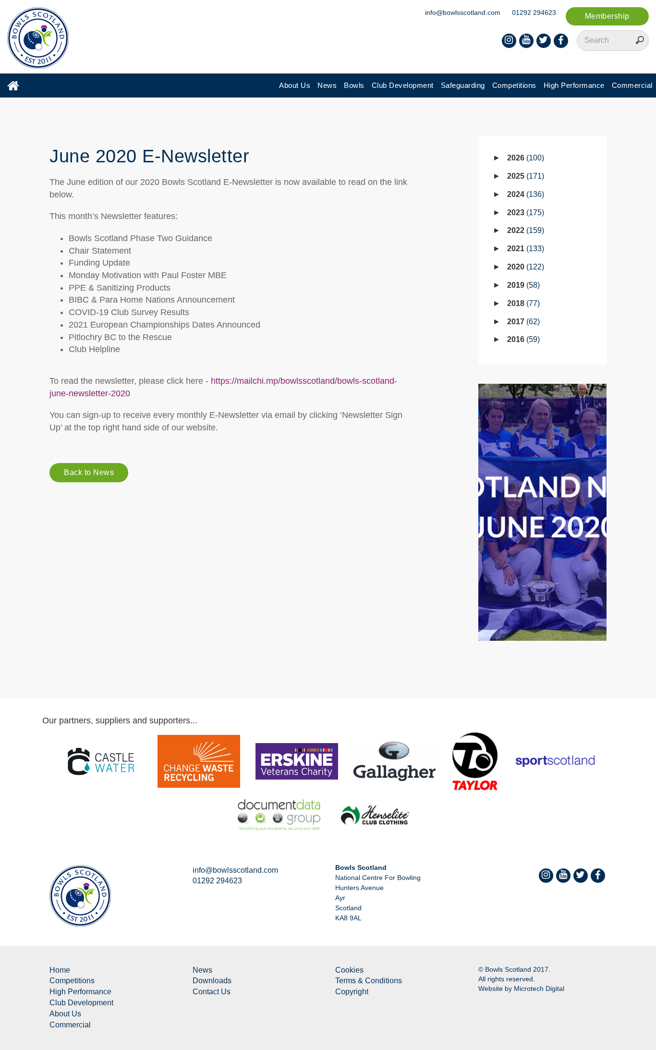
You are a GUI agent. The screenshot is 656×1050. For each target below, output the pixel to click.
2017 (522, 321)
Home (59, 970)
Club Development (403, 85)
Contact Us (212, 992)
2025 (524, 176)
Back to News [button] (89, 472)
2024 (524, 194)
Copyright (351, 992)
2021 (524, 248)
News (327, 85)
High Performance (574, 85)
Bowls (354, 85)
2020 (524, 267)
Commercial (632, 85)
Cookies (349, 970)
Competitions (514, 85)
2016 (522, 339)
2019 (522, 285)
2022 (524, 230)
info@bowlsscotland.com (462, 12)
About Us (294, 85)
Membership (607, 16)
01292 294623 (534, 12)
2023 (524, 212)
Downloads (212, 981)
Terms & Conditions (368, 981)
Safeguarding (463, 85)
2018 (522, 303)
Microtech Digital (539, 988)
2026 (524, 158)
